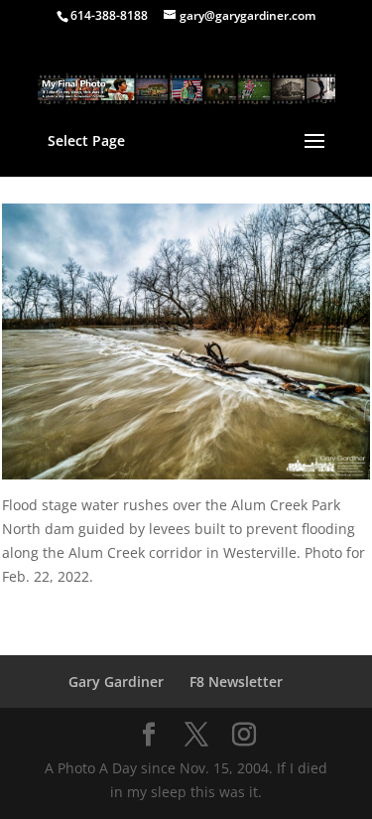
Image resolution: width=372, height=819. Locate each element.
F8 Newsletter (236, 681)
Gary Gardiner (116, 681)
